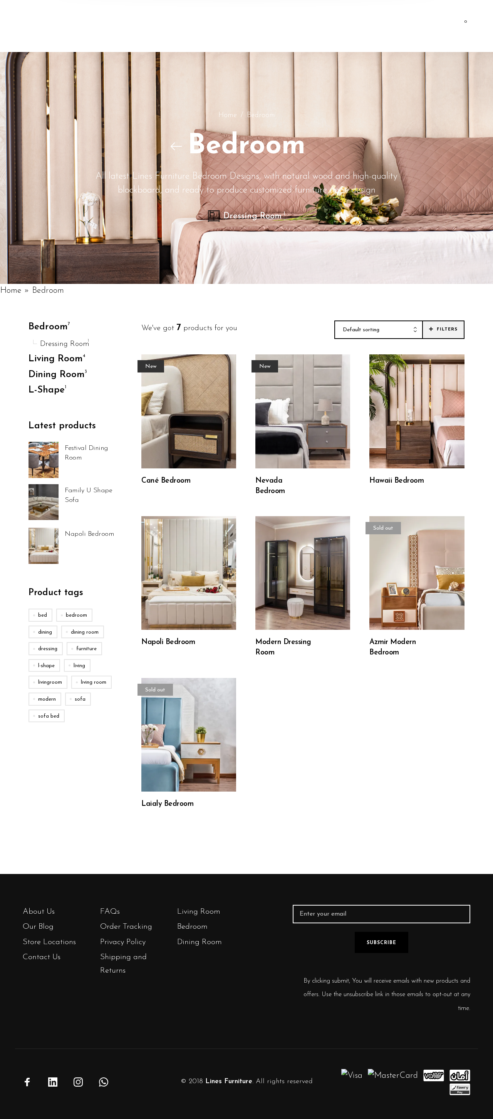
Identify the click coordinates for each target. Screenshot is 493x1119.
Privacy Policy (123, 942)
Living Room (198, 912)
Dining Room (199, 942)
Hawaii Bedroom (396, 481)
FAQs (110, 912)
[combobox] (378, 330)
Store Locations (49, 942)
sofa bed (48, 716)
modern (47, 699)
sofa (80, 699)
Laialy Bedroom (167, 804)
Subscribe (381, 943)
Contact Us (41, 957)
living (79, 665)
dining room (85, 632)
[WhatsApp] (103, 1082)
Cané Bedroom (165, 481)
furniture (86, 649)
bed (42, 615)
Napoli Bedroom (168, 642)
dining (45, 632)
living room (93, 682)
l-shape (46, 665)
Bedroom (192, 927)
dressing (47, 649)
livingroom (50, 682)
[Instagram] (78, 1082)
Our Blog (38, 927)
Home (227, 115)
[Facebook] (27, 1082)
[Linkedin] (52, 1082)
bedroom (76, 615)
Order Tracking (126, 927)
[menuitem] (182, 26)
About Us (39, 912)
